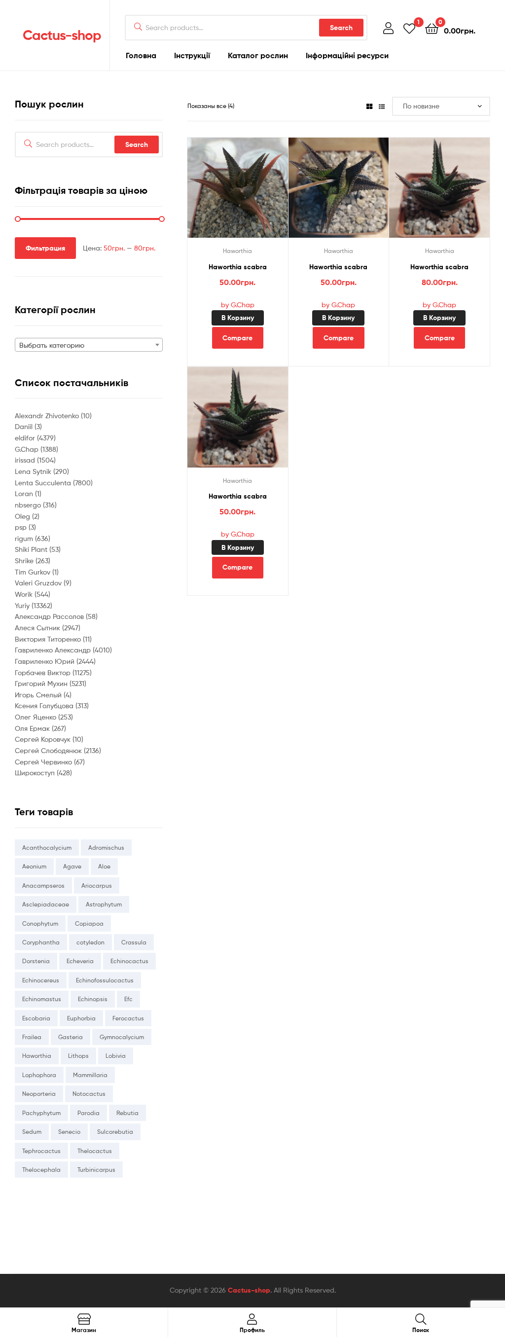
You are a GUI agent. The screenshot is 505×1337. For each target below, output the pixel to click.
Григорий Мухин (42, 683)
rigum (25, 538)
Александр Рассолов (50, 616)
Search (341, 27)
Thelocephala (41, 1169)
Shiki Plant (32, 549)
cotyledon (90, 942)
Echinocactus (129, 961)
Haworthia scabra (238, 266)
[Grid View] (369, 106)
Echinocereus (40, 980)
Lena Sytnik (34, 471)
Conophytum (40, 923)
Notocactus (89, 1093)
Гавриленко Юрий (45, 661)
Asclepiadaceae (45, 904)
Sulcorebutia (115, 1131)
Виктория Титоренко (49, 639)
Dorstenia (36, 961)
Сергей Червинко (44, 762)
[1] (409, 27)
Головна (141, 55)
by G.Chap (237, 304)
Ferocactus (128, 1018)
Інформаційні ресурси (347, 55)
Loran (25, 493)
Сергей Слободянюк (49, 750)
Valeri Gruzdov (39, 582)
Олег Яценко (36, 717)
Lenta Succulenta (44, 482)
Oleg (23, 516)
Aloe (104, 866)
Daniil (25, 426)
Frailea (31, 1037)
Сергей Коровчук (43, 739)
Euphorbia (81, 1018)
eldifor (26, 438)
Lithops (78, 1055)
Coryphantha (41, 942)
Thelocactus (94, 1151)
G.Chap (27, 449)
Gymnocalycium (122, 1037)
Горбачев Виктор (43, 672)
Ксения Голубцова (45, 705)
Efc (128, 999)
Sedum (31, 1131)
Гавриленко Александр (54, 650)
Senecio (69, 1131)
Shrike (25, 560)
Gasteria (70, 1037)
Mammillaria (90, 1075)
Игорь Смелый (39, 694)
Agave (72, 866)
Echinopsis (93, 999)
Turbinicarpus (96, 1169)
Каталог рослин (258, 55)
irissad (26, 460)
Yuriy (23, 605)
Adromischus (106, 847)
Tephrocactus (41, 1151)
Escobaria (36, 1018)
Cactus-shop (62, 35)
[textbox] (88, 345)
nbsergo (29, 505)
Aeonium (34, 866)
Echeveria (80, 961)
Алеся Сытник (38, 627)
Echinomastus (41, 999)
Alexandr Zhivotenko (48, 415)
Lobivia (116, 1055)
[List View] (381, 106)
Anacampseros (43, 885)
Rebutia (127, 1113)
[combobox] (89, 345)
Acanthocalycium (47, 847)
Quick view (249, 193)
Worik (25, 594)
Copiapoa (89, 923)
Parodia (88, 1113)
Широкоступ (36, 772)
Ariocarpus (96, 885)
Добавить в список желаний (225, 193)
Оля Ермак (33, 728)
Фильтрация (45, 248)
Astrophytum (104, 904)
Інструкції (192, 55)
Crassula (133, 942)
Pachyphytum (41, 1113)
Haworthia (237, 250)
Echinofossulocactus (105, 980)
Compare (237, 337)
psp (22, 527)
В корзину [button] (237, 317)
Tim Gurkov (33, 572)
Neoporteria (39, 1093)
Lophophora (39, 1075)
